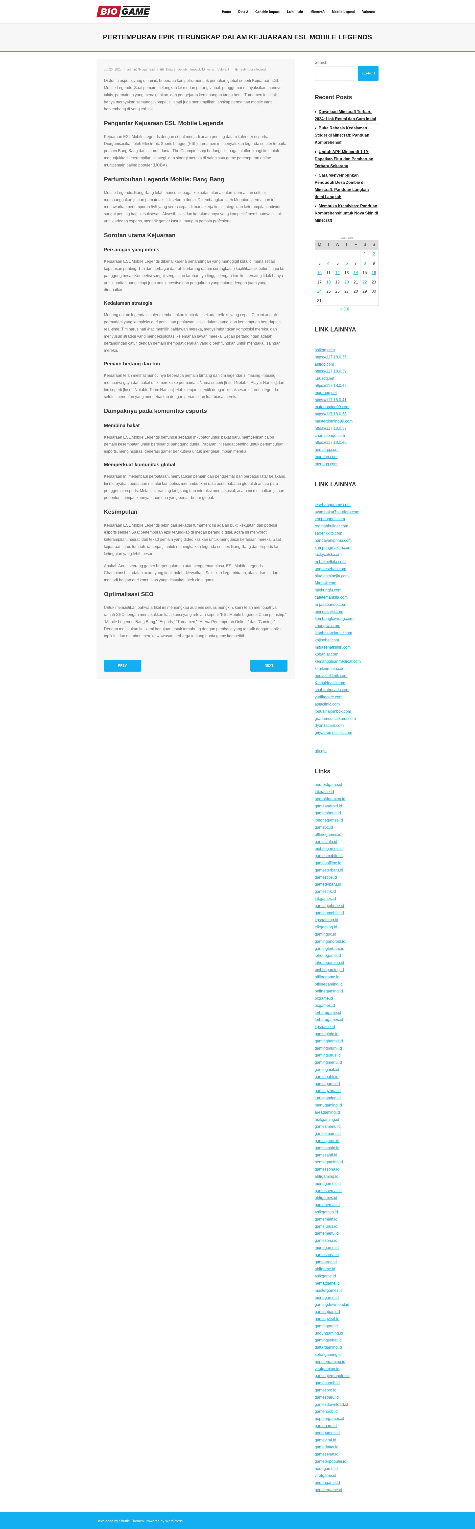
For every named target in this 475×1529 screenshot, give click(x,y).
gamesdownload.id (331, 1404)
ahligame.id (325, 1269)
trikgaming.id (326, 927)
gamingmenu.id (328, 1062)
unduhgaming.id (329, 1333)
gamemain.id (326, 1219)
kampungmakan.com (333, 547)
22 (364, 282)
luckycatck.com (328, 554)
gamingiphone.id (329, 906)
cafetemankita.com (331, 597)
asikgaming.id (327, 1119)
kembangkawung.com (334, 618)
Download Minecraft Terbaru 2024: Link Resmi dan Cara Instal (345, 115)
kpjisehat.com (327, 640)
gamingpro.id (326, 1326)
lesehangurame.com (333, 505)
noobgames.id (327, 1433)
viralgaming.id (327, 1369)
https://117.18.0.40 (331, 442)
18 (328, 282)
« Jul (344, 309)
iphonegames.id (329, 820)
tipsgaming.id (326, 920)
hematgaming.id (329, 1162)
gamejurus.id (326, 1226)
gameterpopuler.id (330, 1461)
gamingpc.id (325, 934)
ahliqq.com (324, 364)
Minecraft (208, 69)
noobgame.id (326, 1468)
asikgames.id (326, 1212)
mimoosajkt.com (329, 612)
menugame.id (327, 1297)
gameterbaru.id (328, 884)
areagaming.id (327, 1112)
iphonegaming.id (329, 963)
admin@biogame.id (141, 69)
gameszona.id (327, 1169)
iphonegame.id (328, 955)
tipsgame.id (325, 1027)
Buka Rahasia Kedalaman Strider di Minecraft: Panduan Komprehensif (342, 135)
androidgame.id (328, 784)
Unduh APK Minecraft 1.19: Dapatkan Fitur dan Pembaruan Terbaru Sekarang (344, 159)
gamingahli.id (326, 1077)
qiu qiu (321, 751)
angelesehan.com (330, 569)
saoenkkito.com (328, 533)
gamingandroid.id (330, 941)
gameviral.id (325, 1440)
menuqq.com (326, 464)
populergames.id (329, 1418)
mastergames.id (329, 1290)
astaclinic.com (327, 704)
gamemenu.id (327, 1233)
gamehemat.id (327, 1205)
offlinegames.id (328, 834)
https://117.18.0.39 (331, 371)
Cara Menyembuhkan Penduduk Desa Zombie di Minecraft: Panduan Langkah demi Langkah (342, 186)
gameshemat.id (328, 1191)
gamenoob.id (326, 1411)
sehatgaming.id (328, 1354)
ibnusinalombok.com (333, 711)
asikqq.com (325, 350)
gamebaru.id (326, 1426)
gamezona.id (326, 1240)
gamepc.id (324, 827)
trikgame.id (324, 792)
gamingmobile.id (329, 913)
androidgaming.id (330, 799)
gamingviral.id (327, 1319)
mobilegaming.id (329, 970)
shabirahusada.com (332, 690)
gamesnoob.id (327, 1383)
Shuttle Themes (131, 1521)
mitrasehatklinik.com (333, 647)
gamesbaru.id (327, 1397)
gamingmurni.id (328, 1048)
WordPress (174, 1521)
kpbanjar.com (326, 654)
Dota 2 (170, 69)
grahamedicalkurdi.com (335, 718)
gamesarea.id (327, 1255)
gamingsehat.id (328, 1340)
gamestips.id (326, 877)
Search (321, 62)
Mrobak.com (325, 583)
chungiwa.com (327, 626)
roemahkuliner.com (331, 526)
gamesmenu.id (328, 1126)
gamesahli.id (326, 1155)
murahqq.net (326, 393)
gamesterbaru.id (329, 870)
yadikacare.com (328, 697)
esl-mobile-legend (253, 69)
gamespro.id (325, 1390)
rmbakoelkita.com (330, 562)
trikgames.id (325, 898)
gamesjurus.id (327, 1141)
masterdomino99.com (334, 421)
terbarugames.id (329, 1019)
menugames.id (328, 1183)
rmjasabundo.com (330, 604)
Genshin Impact (188, 69)
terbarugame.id (328, 1013)
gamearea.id (326, 1262)
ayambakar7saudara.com (337, 512)
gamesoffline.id (328, 863)
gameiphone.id (328, 813)
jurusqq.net (324, 378)
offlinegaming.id (329, 984)
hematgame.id (327, 1283)
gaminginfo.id (326, 1034)
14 (356, 273)
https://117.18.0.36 (331, 357)
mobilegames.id (329, 849)
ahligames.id (326, 1198)
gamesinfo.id (326, 842)
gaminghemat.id (329, 1041)
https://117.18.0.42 (331, 385)
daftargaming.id (328, 1347)
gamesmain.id (327, 1148)
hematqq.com (326, 449)
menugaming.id (328, 1105)
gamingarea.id (327, 1084)
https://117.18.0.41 (331, 400)
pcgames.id (325, 1005)
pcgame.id (324, 998)
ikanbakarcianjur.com (333, 633)
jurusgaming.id (328, 1098)
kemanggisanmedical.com (338, 661)
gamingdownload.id (332, 1304)
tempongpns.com (330, 519)
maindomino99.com (332, 407)
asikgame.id (325, 1276)
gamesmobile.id (329, 856)
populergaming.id (330, 1362)
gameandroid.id (328, 806)
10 (319, 273)
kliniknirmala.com (330, 668)
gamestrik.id (325, 891)
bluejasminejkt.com (332, 576)
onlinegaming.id (329, 991)
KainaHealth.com (330, 683)
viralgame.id (325, 1475)
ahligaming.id (326, 1176)
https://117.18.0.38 (331, 414)
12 (337, 273)
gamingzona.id (328, 1091)
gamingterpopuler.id (332, 1376)
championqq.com (330, 435)
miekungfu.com (328, 590)
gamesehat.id (326, 1454)
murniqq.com (326, 457)
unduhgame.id (327, 1483)
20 (346, 282)
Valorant (223, 69)
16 (374, 273)
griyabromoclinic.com (333, 732)
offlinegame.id (327, 977)
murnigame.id (327, 1248)
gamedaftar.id (326, 1447)
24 (319, 291)
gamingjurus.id (328, 1055)
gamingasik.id (327, 1069)
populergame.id (328, 1490)
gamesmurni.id (328, 1133)
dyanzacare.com (329, 725)
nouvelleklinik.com (331, 676)
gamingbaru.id (327, 1312)
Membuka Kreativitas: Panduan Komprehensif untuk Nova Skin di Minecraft (346, 213)
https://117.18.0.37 (331, 428)
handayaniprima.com (333, 540)
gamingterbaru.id (329, 948)
